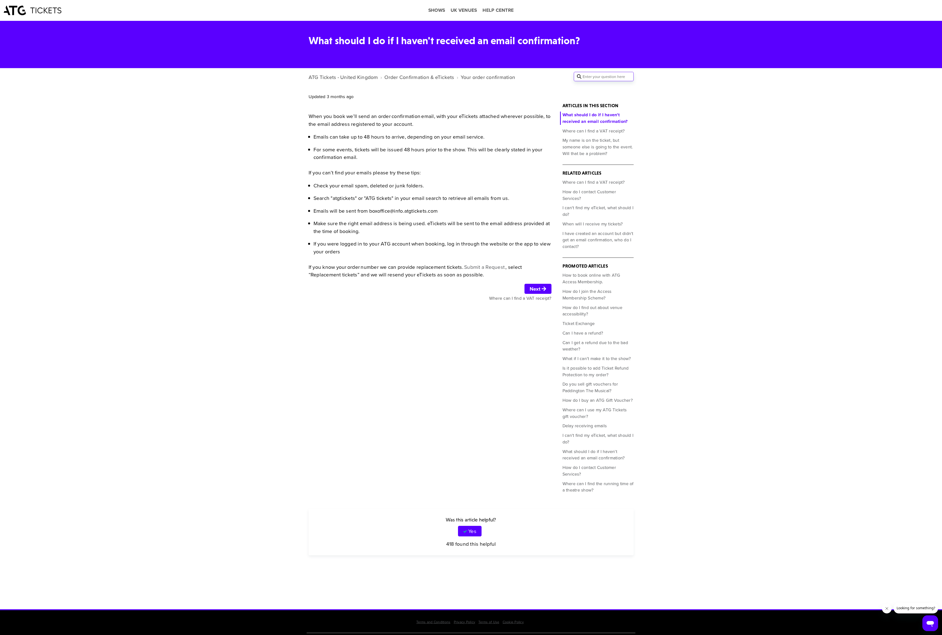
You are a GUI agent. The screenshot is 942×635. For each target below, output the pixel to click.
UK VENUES (464, 10)
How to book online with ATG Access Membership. (591, 278)
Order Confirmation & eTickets (419, 77)
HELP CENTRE (498, 10)
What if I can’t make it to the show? (597, 358)
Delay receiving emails (585, 426)
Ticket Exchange (579, 323)
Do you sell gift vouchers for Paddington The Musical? (590, 387)
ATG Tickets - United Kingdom (343, 77)
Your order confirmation (488, 77)
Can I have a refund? (583, 333)
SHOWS (436, 10)
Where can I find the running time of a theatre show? (598, 486)
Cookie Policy (513, 622)
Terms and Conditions (433, 622)
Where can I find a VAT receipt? (594, 131)
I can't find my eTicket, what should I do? (598, 211)
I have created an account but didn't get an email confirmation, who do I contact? (598, 240)
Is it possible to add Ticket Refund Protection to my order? (596, 371)
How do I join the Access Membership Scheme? (587, 294)
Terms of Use (488, 622)
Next (536, 289)
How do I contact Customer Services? (589, 195)
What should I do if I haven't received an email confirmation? (595, 118)
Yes (472, 531)
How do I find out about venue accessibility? (592, 310)
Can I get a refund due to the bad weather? (595, 345)
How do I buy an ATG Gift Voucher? (598, 400)
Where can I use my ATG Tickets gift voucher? (595, 413)
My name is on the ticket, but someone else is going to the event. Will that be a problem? (598, 146)
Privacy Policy (464, 622)
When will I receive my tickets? (593, 224)
